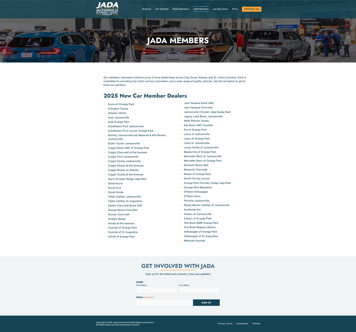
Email (145, 297)
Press (235, 9)
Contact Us (251, 9)
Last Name (184, 285)
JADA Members (201, 9)
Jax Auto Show (220, 9)
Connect (135, 325)
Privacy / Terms (225, 324)
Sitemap (256, 324)
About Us (146, 9)
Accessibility (242, 324)
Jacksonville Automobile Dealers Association (133, 322)
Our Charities (162, 9)
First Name (141, 285)
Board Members (181, 9)
